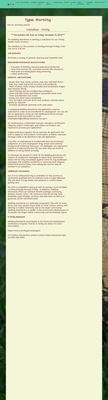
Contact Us (73, 3)
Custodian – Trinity (38, 29)
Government (25, 2)
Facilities (34, 2)
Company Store (89, 3)
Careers (66, 2)
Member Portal (100, 2)
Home (18, 2)
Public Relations (80, 3)
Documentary (58, 2)
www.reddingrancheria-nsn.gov (48, 114)
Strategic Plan (41, 3)
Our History (48, 3)
